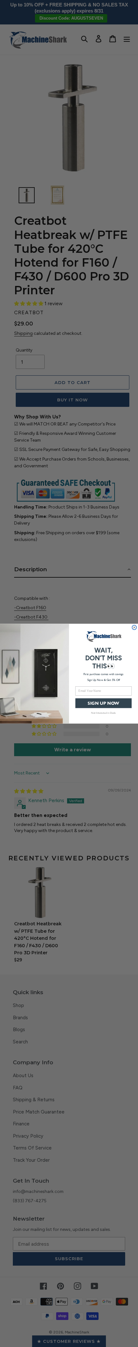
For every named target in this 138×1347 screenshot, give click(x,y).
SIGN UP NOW (103, 703)
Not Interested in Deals (103, 712)
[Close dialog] (134, 627)
